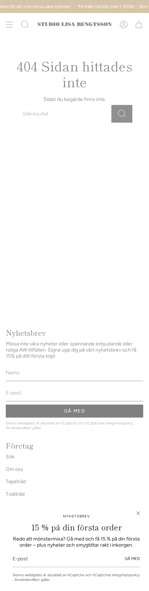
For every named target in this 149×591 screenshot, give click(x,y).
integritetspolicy (126, 575)
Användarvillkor (27, 579)
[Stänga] (138, 513)
